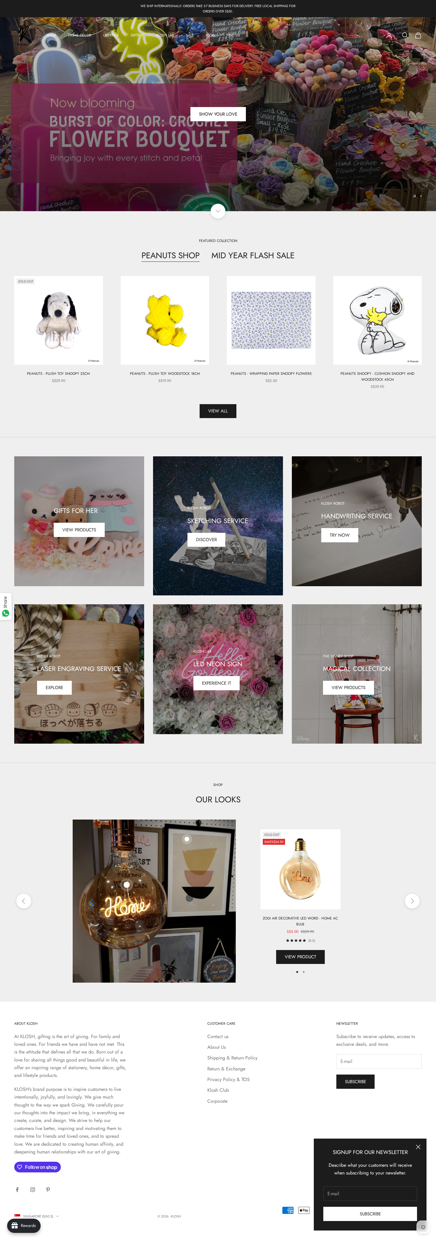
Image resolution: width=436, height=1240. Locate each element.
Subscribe (370, 1214)
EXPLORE (54, 687)
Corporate (217, 1101)
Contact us (217, 1036)
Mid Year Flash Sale (253, 256)
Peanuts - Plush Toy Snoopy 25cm (58, 373)
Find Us (233, 35)
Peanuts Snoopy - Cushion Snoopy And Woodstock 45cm (377, 376)
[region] (218, 114)
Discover (206, 539)
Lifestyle (111, 35)
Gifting (137, 35)
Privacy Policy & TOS (228, 1079)
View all (218, 411)
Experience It (216, 683)
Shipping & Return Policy (232, 1057)
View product (300, 957)
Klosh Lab (165, 35)
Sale (190, 35)
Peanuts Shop (170, 256)
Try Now (340, 535)
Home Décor (79, 35)
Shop (51, 35)
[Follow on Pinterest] (48, 1190)
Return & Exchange (226, 1068)
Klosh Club (218, 1090)
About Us (216, 1047)
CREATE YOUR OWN (218, 114)
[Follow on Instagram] (33, 1190)
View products (79, 530)
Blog (210, 35)
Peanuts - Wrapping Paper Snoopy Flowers (271, 373)
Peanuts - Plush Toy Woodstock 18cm (165, 373)
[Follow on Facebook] (17, 1190)
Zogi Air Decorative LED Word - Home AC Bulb (300, 921)
